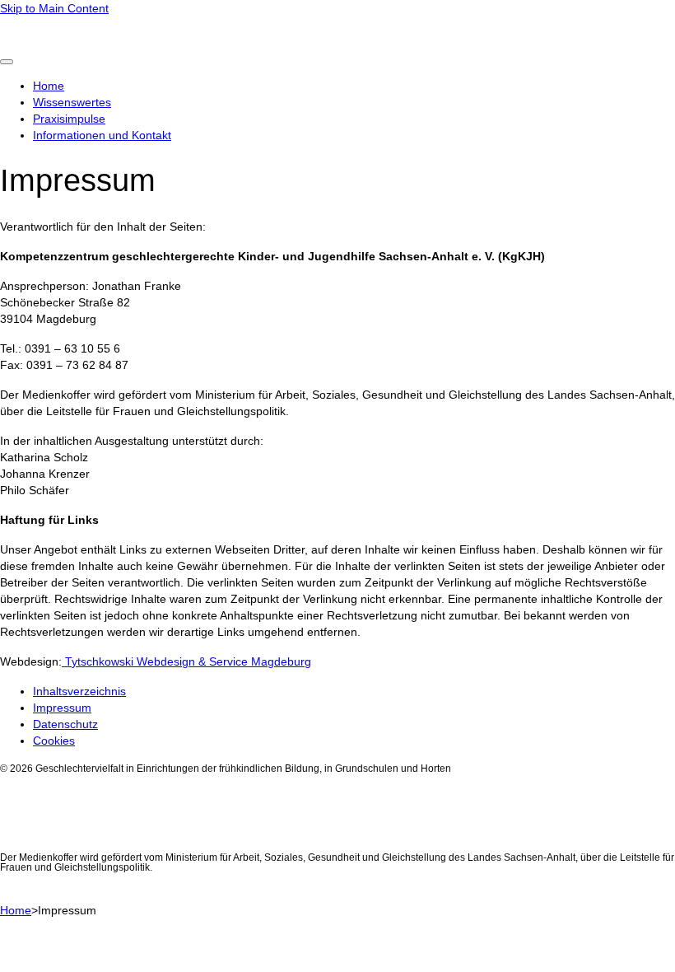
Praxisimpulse (69, 118)
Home (48, 85)
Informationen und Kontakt (102, 135)
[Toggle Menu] (6, 61)
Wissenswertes (72, 102)
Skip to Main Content (54, 8)
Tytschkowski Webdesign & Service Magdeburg (186, 661)
